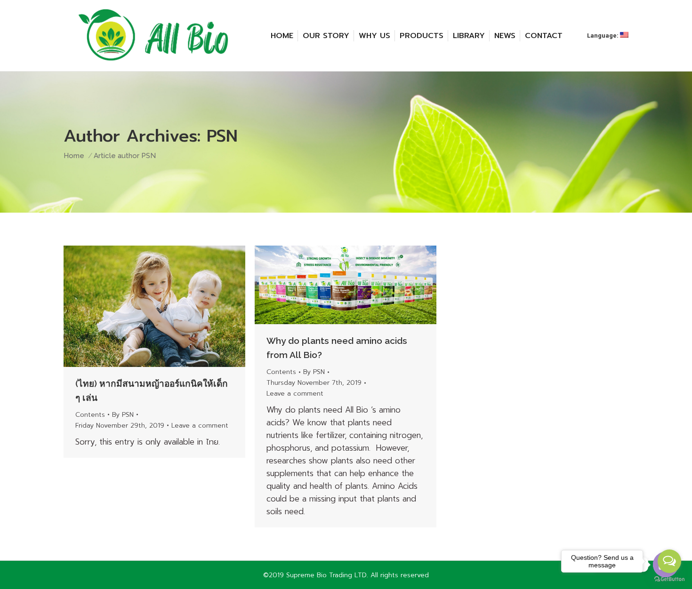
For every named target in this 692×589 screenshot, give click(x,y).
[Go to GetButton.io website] (669, 579)
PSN (222, 136)
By (123, 415)
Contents (90, 415)
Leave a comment (199, 425)
